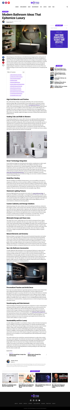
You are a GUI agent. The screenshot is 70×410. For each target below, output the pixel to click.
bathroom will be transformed (38, 311)
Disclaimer (43, 403)
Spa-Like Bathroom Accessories (16, 89)
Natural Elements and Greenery (16, 87)
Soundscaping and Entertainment (16, 93)
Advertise (20, 403)
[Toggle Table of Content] (23, 72)
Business (16, 6)
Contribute (30, 403)
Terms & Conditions (36, 403)
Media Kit (53, 403)
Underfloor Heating (14, 80)
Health (29, 6)
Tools (53, 6)
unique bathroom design (38, 193)
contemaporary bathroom (34, 104)
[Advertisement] (59, 56)
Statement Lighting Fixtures (15, 82)
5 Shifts (49, 6)
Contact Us (25, 403)
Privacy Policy (48, 403)
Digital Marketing (23, 6)
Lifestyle (44, 6)
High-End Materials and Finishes (16, 74)
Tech (41, 6)
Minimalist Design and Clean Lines (16, 85)
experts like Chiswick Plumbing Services (15, 172)
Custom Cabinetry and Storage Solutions (17, 84)
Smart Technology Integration (16, 78)
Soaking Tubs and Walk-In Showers (16, 76)
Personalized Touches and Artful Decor (17, 91)
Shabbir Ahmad (9, 22)
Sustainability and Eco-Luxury (16, 95)
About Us (16, 403)
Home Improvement (35, 6)
